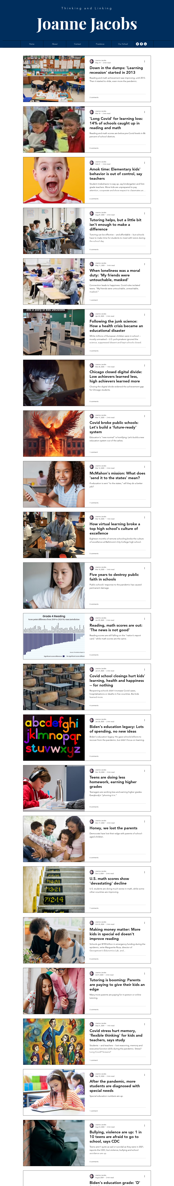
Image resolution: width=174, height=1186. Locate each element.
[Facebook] (141, 43)
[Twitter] (137, 43)
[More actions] (145, 61)
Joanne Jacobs (87, 22)
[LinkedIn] (145, 43)
